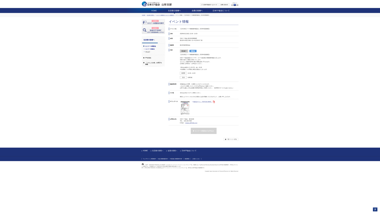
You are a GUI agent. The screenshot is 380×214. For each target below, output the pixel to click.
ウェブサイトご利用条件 (149, 159)
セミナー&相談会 (150, 49)
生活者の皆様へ (157, 150)
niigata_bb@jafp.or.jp (191, 123)
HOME (145, 150)
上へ (375, 209)
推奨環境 (187, 159)
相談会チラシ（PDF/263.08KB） (202, 101)
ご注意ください (196, 159)
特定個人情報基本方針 (176, 159)
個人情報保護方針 (163, 159)
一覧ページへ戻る (232, 139)
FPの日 (147, 52)
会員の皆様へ (172, 150)
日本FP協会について (189, 150)
